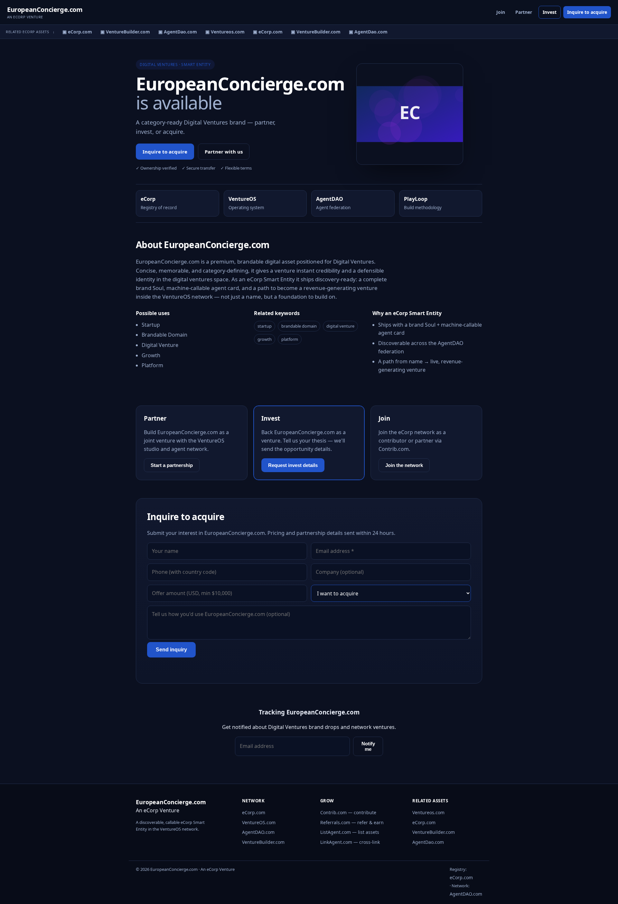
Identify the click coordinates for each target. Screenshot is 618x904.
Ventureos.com (428, 812)
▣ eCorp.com (74, 32)
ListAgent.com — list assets (349, 832)
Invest (550, 12)
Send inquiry (171, 649)
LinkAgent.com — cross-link (350, 842)
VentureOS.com (259, 822)
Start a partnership (172, 465)
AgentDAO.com (258, 832)
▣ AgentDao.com (174, 32)
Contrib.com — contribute (348, 812)
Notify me (368, 746)
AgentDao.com (428, 842)
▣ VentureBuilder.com (121, 32)
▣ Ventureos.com (221, 32)
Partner (523, 12)
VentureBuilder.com (263, 842)
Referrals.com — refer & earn (352, 822)
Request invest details (293, 465)
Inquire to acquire (587, 12)
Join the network (404, 465)
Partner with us (224, 151)
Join (500, 12)
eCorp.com (253, 812)
